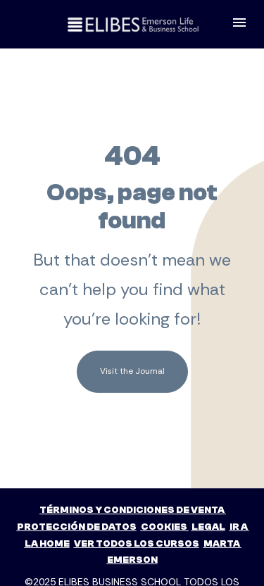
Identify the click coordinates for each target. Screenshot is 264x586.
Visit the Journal (132, 371)
